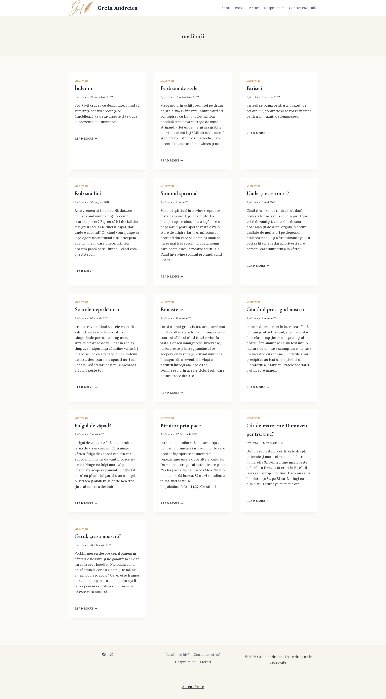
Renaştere (171, 309)
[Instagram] (111, 654)
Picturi (254, 8)
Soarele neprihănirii (97, 309)
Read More (86, 138)
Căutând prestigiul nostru (275, 309)
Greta (82, 97)
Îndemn (83, 88)
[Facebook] (103, 654)
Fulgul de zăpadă (93, 425)
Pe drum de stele (178, 88)
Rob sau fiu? (88, 193)
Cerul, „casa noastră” (98, 536)
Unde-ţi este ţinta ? (267, 193)
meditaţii (81, 80)
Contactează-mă (302, 8)
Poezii (240, 8)
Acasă (226, 8)
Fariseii (254, 88)
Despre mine (274, 8)
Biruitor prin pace (180, 425)
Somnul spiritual (179, 193)
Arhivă (184, 654)
